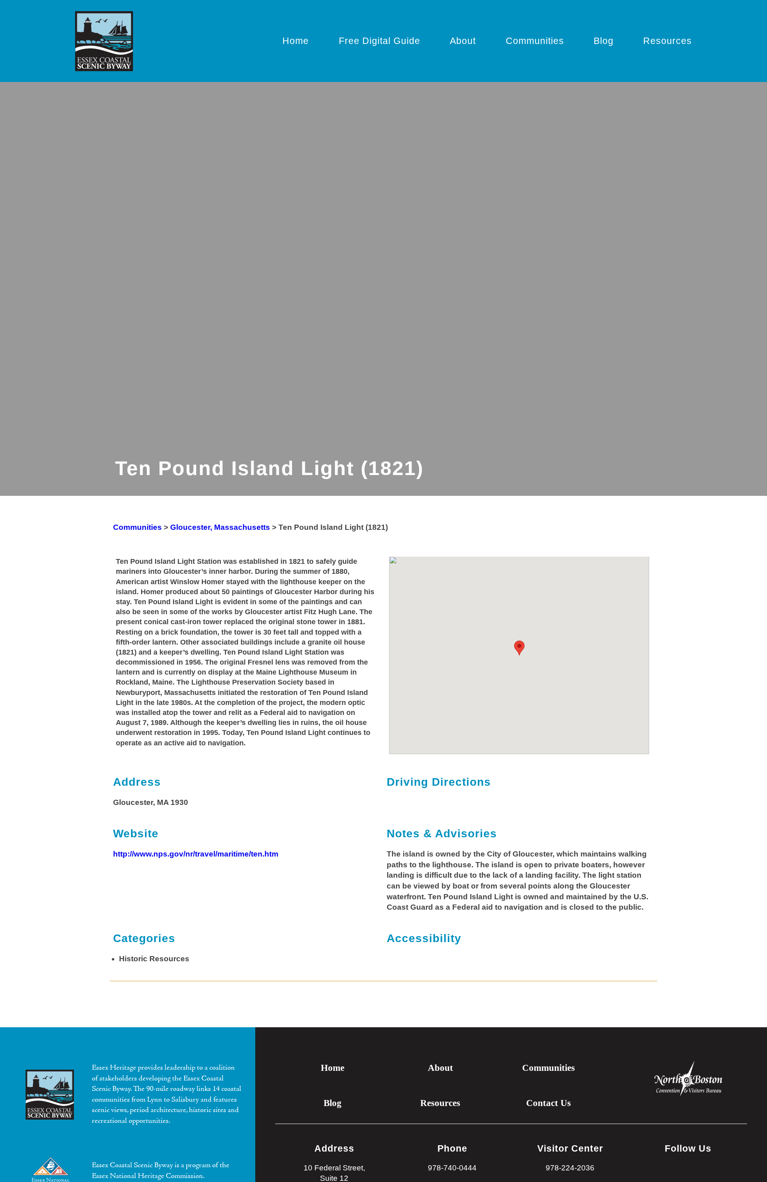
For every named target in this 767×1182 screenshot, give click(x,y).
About (463, 41)
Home (295, 41)
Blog (604, 41)
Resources (667, 41)
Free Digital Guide (379, 41)
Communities (535, 41)
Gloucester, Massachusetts (220, 527)
